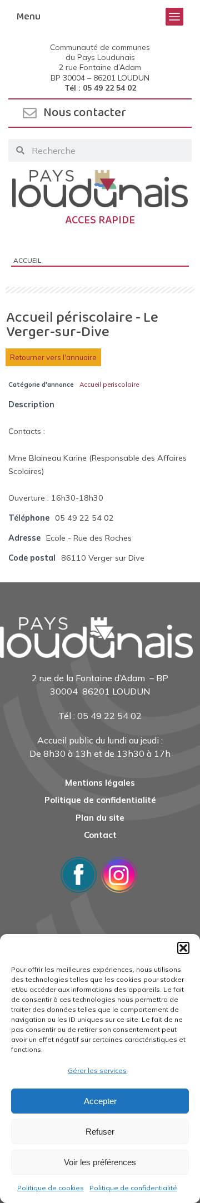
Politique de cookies (50, 1188)
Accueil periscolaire (109, 384)
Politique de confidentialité (133, 1188)
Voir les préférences (100, 1162)
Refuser (100, 1131)
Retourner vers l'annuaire (53, 357)
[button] (183, 948)
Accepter (100, 1101)
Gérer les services (97, 1070)
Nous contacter (84, 113)
